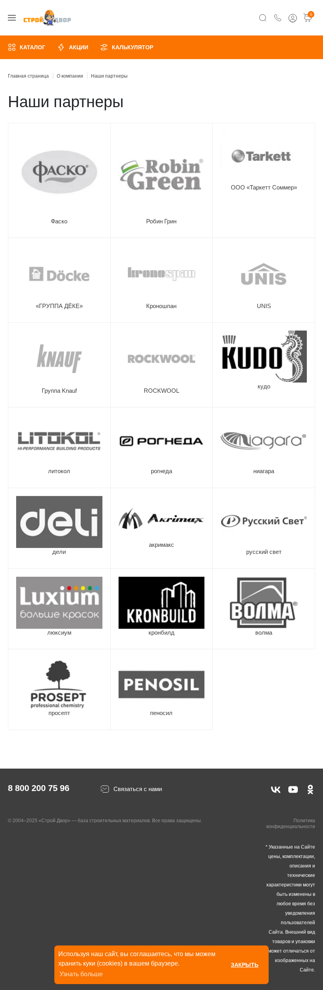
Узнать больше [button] (81, 974)
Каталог (32, 47)
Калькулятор (132, 47)
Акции (78, 47)
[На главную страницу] (47, 18)
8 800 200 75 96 (38, 788)
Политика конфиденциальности (290, 824)
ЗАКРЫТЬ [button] (244, 965)
